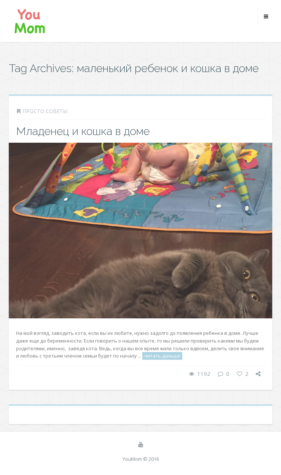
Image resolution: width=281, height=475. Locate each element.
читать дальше (162, 355)
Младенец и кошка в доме (83, 131)
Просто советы (45, 111)
